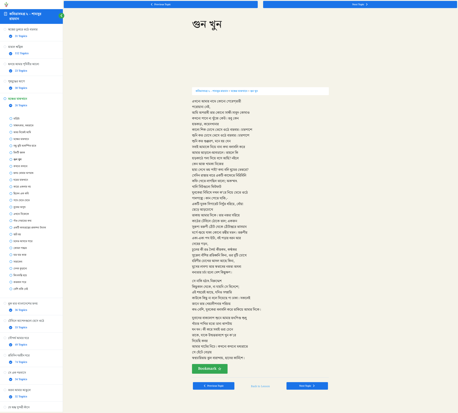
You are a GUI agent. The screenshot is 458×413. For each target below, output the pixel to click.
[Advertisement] (260, 62)
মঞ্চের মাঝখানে (239, 91)
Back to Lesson (260, 386)
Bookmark (207, 369)
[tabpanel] (260, 236)
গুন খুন (254, 91)
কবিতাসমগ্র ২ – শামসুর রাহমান (25, 16)
